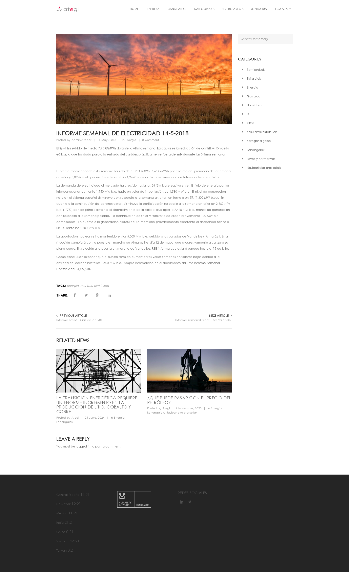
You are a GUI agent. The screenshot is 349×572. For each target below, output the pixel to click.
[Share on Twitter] (86, 295)
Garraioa (254, 96)
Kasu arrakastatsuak (262, 132)
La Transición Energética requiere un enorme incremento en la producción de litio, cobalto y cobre (96, 404)
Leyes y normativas (261, 158)
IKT (249, 114)
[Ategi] (87, 9)
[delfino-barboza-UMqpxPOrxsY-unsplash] (189, 370)
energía (73, 285)
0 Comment (150, 139)
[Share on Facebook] (74, 295)
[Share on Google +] (97, 295)
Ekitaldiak (254, 78)
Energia (130, 139)
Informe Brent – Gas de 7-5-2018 (80, 320)
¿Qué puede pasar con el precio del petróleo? (189, 400)
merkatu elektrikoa (94, 285)
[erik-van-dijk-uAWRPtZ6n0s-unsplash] (98, 370)
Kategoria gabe (259, 140)
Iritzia (250, 123)
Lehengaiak (64, 421)
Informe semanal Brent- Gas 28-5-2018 (203, 320)
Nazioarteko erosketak (181, 412)
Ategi (75, 417)
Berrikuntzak (256, 69)
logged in (83, 446)
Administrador (81, 139)
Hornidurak (255, 105)
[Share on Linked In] (109, 295)
